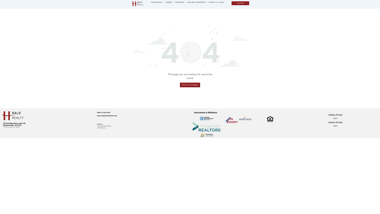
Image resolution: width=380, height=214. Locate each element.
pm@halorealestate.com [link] (109, 116)
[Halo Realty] (137, 1)
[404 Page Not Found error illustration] (190, 25)
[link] (270, 117)
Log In (335, 118)
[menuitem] (157, 2)
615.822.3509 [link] (105, 112)
